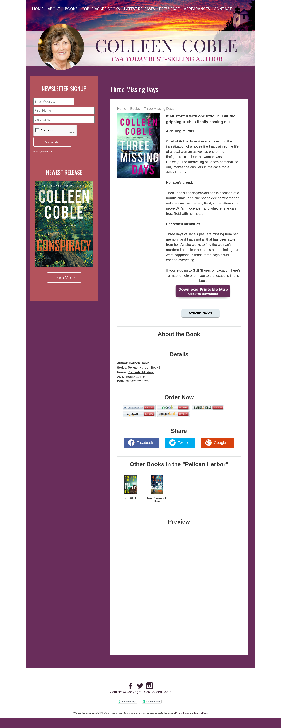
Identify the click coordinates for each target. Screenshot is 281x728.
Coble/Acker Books (101, 9)
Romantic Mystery (141, 372)
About (54, 9)
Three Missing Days (159, 109)
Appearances (197, 9)
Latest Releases (139, 9)
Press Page (169, 9)
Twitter (183, 443)
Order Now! (200, 313)
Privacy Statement (42, 151)
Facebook (144, 443)
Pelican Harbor (138, 367)
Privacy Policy (182, 712)
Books (71, 9)
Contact (223, 9)
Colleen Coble (139, 363)
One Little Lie (130, 497)
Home (37, 9)
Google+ (221, 443)
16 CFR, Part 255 (228, 640)
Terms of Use (201, 712)
